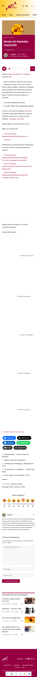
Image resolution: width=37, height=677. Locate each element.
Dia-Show (7, 140)
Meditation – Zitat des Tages (12, 609)
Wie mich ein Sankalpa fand (11, 618)
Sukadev (11, 37)
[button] (4, 6)
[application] (18, 68)
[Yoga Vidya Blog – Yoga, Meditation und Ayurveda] (5, 659)
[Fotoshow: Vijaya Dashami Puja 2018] (30, 601)
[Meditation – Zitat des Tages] (30, 611)
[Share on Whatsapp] (16, 674)
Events (6, 37)
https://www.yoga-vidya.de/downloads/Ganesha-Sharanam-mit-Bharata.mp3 (17, 166)
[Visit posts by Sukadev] (6, 55)
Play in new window (14, 74)
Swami (29, 111)
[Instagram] (31, 658)
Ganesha (17, 487)
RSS (10, 77)
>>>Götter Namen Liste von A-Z (13, 432)
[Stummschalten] (32, 68)
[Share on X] (12, 674)
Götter (23, 487)
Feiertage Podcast (8, 487)
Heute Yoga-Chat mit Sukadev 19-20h (16, 475)
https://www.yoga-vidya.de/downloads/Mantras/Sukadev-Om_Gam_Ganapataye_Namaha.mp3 (15, 157)
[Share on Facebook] (8, 674)
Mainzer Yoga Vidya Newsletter (14, 460)
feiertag (13, 484)
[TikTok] (34, 658)
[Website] (34, 515)
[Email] (25, 674)
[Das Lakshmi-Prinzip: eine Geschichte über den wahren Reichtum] (30, 629)
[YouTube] (28, 658)
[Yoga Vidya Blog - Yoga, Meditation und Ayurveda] (11, 6)
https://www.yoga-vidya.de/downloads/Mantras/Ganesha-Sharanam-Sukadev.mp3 (15, 175)
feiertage (19, 484)
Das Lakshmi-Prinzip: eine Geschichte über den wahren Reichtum (11, 629)
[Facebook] (26, 658)
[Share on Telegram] (20, 674)
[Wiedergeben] (4, 68)
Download (26, 74)
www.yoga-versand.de (16, 119)
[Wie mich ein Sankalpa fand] (30, 620)
